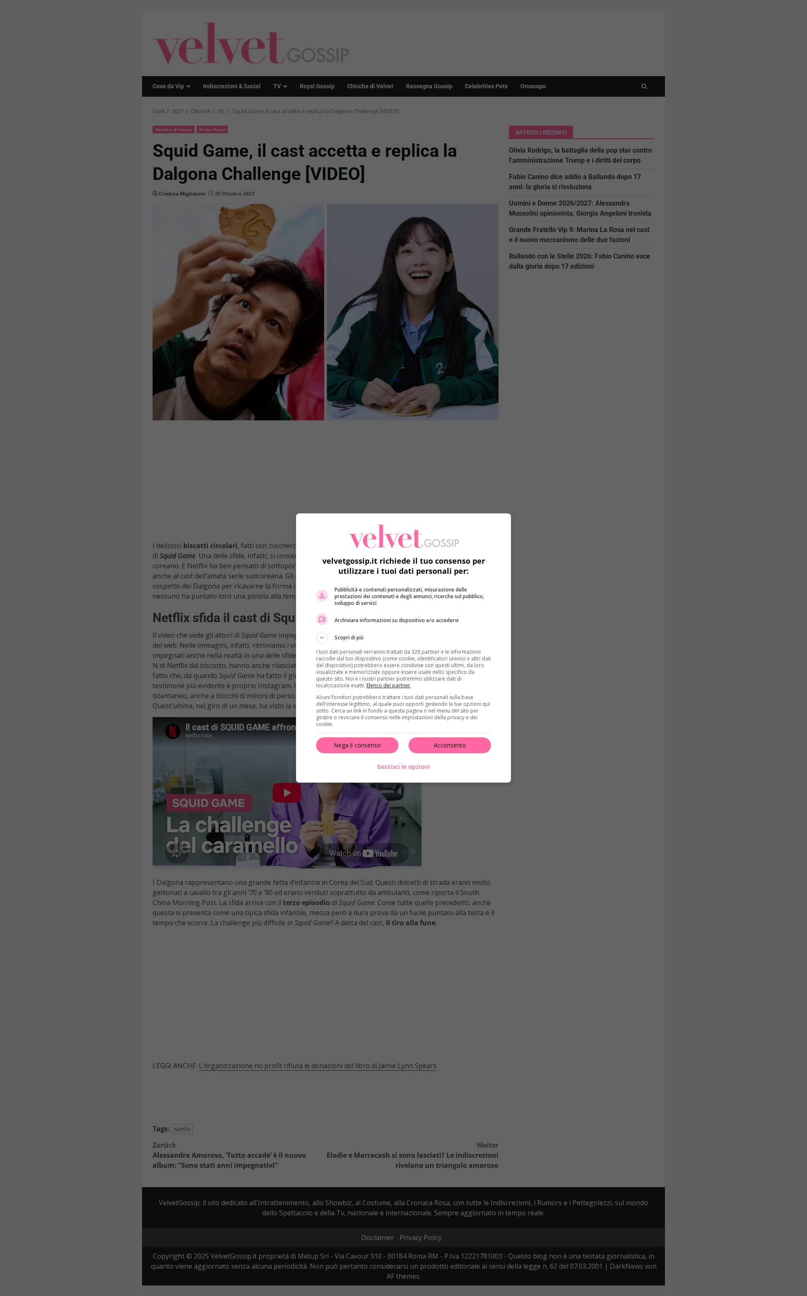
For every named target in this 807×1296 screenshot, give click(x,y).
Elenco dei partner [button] (388, 685)
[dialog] (403, 648)
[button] (403, 638)
